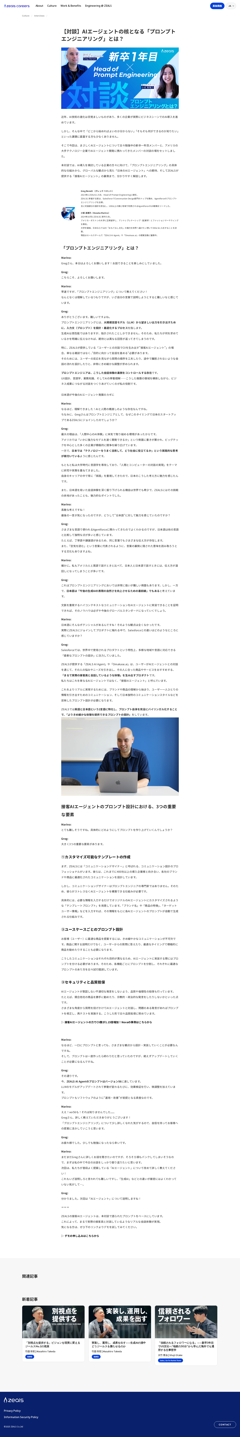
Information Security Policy (21, 1417)
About (39, 6)
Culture (52, 6)
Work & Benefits (71, 6)
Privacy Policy (12, 1411)
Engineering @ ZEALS (98, 6)
